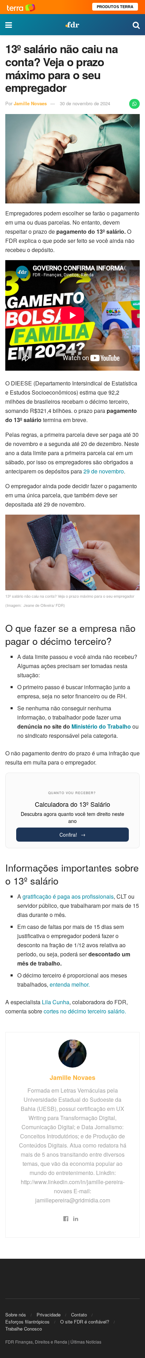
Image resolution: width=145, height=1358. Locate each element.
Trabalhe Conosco (23, 1328)
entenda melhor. (69, 984)
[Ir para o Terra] (21, 7)
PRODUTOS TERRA (115, 7)
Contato (79, 1314)
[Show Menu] (8, 24)
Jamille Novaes (30, 103)
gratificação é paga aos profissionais (68, 896)
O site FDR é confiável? (84, 1321)
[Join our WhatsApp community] (134, 104)
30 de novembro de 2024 (85, 103)
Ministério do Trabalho (101, 726)
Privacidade (49, 1314)
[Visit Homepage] (72, 24)
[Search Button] (136, 24)
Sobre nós (15, 1314)
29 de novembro (103, 471)
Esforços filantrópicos (27, 1321)
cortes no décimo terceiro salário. (85, 1011)
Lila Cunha (55, 1002)
